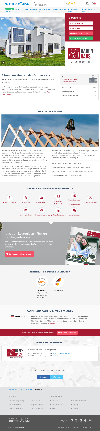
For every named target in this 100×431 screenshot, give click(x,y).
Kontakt (75, 408)
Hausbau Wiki (35, 401)
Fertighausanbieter (69, 79)
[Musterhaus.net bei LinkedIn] (82, 421)
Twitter (57, 377)
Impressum (61, 427)
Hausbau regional (37, 408)
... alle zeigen (51, 323)
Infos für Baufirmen (79, 401)
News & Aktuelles (57, 404)
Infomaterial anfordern (80, 38)
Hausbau (28, 389)
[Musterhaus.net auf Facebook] (73, 421)
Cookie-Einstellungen (86, 427)
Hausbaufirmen (15, 404)
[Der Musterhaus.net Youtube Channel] (90, 421)
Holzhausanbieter (69, 82)
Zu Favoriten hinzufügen (80, 33)
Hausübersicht (76, 28)
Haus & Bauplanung (17, 401)
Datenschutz (74, 427)
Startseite (12, 389)
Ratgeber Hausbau (37, 404)
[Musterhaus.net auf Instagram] (77, 421)
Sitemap (75, 404)
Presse (54, 408)
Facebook (44, 377)
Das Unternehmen (77, 23)
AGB (67, 427)
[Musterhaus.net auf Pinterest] (86, 421)
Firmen (20, 389)
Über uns (55, 401)
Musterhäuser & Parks (17, 408)
